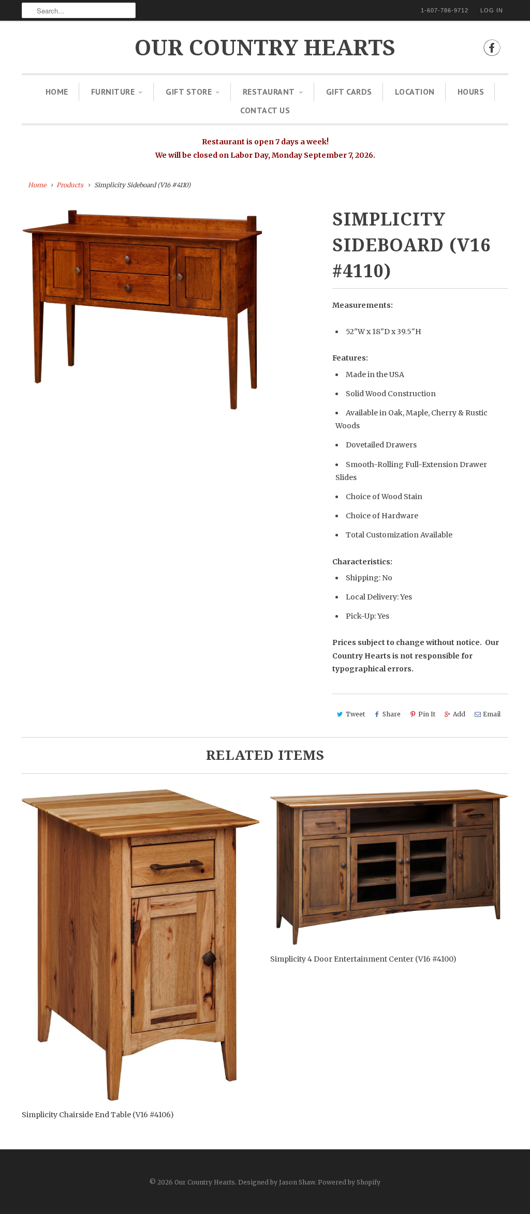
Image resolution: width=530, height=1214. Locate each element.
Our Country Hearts (265, 47)
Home (57, 91)
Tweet (355, 714)
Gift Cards (349, 91)
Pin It (426, 714)
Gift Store (189, 91)
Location (415, 91)
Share (391, 714)
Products (69, 185)
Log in (491, 10)
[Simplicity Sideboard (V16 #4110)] (142, 310)
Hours (471, 91)
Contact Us (265, 110)
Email (491, 714)
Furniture (113, 91)
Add (459, 714)
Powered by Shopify (349, 1182)
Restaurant (269, 91)
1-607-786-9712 (444, 10)
